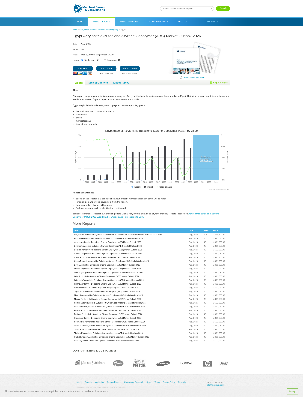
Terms (157, 382)
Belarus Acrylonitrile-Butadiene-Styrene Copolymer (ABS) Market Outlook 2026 (108, 246)
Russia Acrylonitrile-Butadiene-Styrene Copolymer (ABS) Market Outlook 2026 (107, 318)
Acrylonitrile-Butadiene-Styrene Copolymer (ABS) (99, 30)
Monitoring (99, 382)
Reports (88, 382)
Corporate (112, 60)
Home (80, 22)
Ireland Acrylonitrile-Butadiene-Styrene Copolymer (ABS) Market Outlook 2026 (107, 284)
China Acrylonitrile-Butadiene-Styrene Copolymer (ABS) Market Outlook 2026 (107, 257)
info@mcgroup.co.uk (215, 385)
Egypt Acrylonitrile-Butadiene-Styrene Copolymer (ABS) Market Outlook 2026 (107, 265)
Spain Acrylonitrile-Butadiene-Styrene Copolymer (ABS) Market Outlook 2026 (107, 329)
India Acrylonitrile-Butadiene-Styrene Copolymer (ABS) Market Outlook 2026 (106, 276)
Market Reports (101, 22)
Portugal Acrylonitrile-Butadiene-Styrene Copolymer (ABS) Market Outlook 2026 (108, 314)
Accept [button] (292, 391)
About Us (183, 22)
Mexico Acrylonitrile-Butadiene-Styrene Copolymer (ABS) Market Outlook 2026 (107, 299)
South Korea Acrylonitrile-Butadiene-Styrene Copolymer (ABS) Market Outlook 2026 (110, 326)
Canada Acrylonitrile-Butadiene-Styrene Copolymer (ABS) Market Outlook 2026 (108, 254)
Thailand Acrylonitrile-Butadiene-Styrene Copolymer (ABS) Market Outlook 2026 (108, 333)
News (148, 382)
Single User (89, 60)
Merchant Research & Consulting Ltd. (90, 8)
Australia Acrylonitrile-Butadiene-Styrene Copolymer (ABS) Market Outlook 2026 (108, 238)
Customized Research (133, 382)
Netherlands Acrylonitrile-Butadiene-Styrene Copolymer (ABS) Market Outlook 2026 (110, 303)
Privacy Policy (169, 382)
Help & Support (220, 82)
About (79, 382)
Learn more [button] (101, 391)
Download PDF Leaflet (194, 77)
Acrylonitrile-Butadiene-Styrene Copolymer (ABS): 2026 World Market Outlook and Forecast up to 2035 (118, 235)
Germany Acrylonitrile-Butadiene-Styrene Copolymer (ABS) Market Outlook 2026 (108, 272)
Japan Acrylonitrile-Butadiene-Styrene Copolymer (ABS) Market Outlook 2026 (107, 291)
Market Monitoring (129, 22)
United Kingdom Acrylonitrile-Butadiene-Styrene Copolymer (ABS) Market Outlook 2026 (111, 337)
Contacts (182, 382)
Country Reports (159, 22)
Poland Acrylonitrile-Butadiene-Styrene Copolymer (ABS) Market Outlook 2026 (107, 310)
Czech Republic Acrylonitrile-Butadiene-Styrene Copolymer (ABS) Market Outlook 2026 (111, 261)
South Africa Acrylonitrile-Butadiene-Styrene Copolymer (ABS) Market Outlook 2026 (109, 322)
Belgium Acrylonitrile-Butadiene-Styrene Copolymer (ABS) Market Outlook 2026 (108, 250)
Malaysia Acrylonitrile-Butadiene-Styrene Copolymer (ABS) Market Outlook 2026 (108, 295)
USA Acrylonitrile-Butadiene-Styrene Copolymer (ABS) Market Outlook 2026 (106, 341)
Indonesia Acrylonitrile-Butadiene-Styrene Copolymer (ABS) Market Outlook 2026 (109, 280)
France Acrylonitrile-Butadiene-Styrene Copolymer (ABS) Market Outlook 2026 (107, 269)
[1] (83, 70)
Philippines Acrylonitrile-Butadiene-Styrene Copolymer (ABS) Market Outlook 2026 (109, 307)
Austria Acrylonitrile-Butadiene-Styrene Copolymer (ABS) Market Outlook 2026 (107, 242)
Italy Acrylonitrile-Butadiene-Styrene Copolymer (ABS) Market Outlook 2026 (106, 288)
